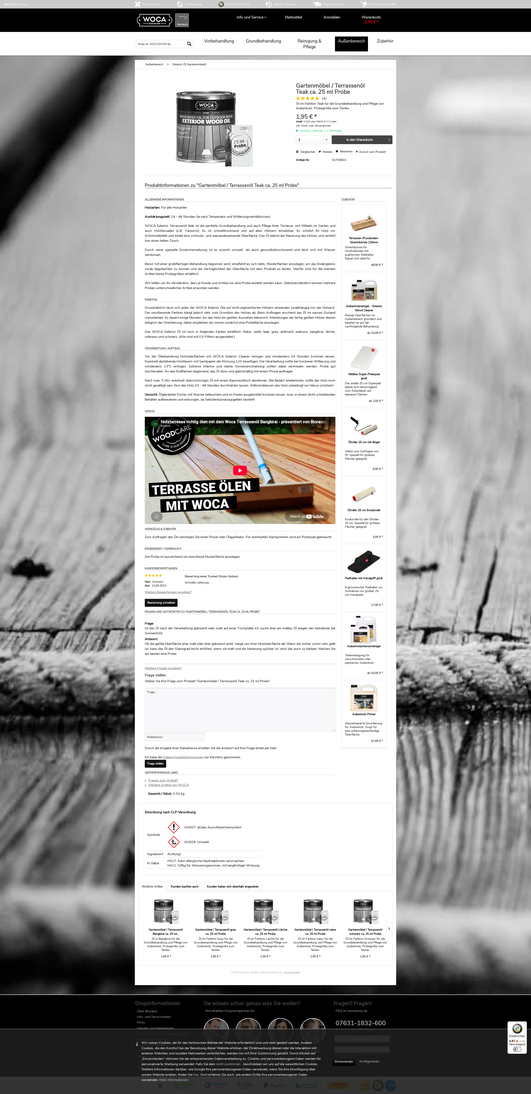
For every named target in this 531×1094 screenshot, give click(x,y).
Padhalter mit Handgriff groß (364, 578)
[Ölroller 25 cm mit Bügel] (364, 425)
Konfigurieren (369, 1061)
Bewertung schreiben (161, 603)
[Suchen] (189, 44)
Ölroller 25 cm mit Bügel (364, 442)
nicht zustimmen (228, 1064)
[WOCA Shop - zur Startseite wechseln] (16, 4)
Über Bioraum (147, 1011)
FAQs (141, 1022)
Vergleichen (307, 152)
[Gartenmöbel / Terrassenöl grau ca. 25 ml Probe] (215, 911)
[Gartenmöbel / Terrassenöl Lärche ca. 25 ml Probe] (265, 911)
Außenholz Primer (364, 714)
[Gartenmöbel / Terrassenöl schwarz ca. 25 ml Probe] (365, 911)
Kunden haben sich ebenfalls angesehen (233, 887)
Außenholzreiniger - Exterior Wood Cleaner (364, 308)
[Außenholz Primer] (364, 697)
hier (196, 1074)
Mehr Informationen (173, 1080)
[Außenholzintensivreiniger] (364, 629)
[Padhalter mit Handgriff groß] (364, 561)
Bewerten (346, 151)
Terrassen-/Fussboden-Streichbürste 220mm (364, 240)
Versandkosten (292, 972)
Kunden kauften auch (185, 887)
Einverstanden (344, 1062)
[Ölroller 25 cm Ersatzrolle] (364, 493)
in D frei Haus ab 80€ (382, 4)
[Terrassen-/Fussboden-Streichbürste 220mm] (364, 221)
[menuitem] (250, 17)
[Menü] (524, 1023)
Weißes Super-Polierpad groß (364, 376)
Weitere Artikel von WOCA (168, 785)
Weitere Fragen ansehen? (163, 668)
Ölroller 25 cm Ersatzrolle (364, 510)
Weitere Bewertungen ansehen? (168, 592)
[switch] (517, 1049)
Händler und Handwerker (155, 1028)
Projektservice (152, 4)
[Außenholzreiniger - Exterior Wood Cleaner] (364, 289)
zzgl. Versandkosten (320, 125)
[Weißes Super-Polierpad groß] (364, 357)
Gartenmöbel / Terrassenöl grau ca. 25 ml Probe (215, 932)
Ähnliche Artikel (152, 887)
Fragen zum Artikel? (163, 780)
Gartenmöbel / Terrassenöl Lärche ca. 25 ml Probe (265, 932)
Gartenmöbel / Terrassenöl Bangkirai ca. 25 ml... (166, 932)
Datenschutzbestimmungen (183, 757)
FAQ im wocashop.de (351, 1011)
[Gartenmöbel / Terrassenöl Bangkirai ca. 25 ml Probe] (166, 911)
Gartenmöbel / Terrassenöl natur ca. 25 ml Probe (315, 932)
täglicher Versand (285, 4)
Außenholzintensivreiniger (364, 646)
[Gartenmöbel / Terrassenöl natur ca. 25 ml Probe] (315, 911)
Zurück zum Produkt (372, 152)
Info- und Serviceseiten (154, 1017)
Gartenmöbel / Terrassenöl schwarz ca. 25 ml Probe (365, 932)
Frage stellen (155, 764)
